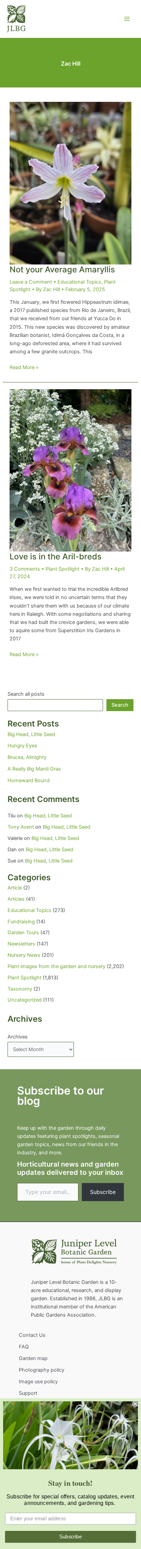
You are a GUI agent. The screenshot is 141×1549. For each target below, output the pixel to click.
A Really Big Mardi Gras (34, 769)
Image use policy (38, 1381)
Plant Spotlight (62, 569)
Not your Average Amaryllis (62, 269)
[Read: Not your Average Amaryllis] (70, 183)
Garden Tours (23, 932)
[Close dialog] (135, 1404)
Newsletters (21, 944)
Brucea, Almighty (27, 757)
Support (28, 1393)
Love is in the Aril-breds (56, 556)
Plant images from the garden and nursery (56, 966)
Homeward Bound (29, 780)
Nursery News (24, 955)
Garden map (33, 1358)
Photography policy (41, 1370)
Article (15, 888)
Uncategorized (25, 1000)
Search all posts (26, 694)
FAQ (24, 1347)
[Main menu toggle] (127, 19)
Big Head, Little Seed (31, 734)
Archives (18, 1037)
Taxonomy (20, 989)
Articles (16, 899)
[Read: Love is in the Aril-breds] (70, 470)
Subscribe (103, 1191)
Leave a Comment (31, 282)
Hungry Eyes (22, 746)
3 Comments (25, 569)
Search (120, 705)
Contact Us (32, 1335)
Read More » (24, 367)
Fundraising (21, 922)
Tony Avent (21, 827)
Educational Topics (79, 282)
